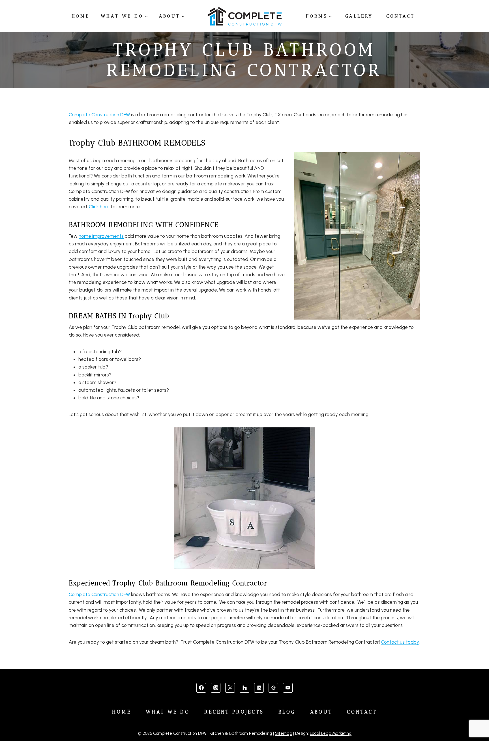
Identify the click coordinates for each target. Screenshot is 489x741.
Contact (400, 16)
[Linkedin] (259, 688)
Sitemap (283, 733)
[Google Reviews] (273, 688)
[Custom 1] (244, 688)
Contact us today (400, 642)
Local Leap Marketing (330, 733)
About (321, 712)
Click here (99, 206)
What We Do (168, 712)
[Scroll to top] (475, 719)
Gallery (359, 16)
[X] (230, 688)
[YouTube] (288, 688)
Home (81, 16)
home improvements (101, 236)
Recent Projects (234, 712)
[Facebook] (201, 688)
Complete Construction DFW (99, 114)
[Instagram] (215, 688)
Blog (286, 712)
